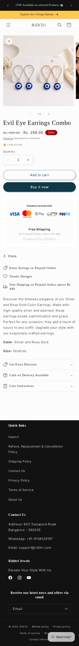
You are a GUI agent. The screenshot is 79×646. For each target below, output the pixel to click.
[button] (8, 25)
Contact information (41, 639)
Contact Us (16, 471)
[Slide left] (30, 114)
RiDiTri (24, 626)
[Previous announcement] (7, 5)
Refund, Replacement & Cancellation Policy (35, 449)
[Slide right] (49, 114)
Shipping (8, 138)
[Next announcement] (71, 5)
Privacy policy (62, 626)
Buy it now (40, 187)
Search (13, 437)
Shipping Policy (20, 461)
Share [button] (12, 256)
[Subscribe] (65, 609)
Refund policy (40, 626)
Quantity (9, 151)
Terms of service (30, 633)
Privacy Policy (18, 480)
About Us (15, 499)
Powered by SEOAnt (39, 239)
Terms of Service (21, 490)
